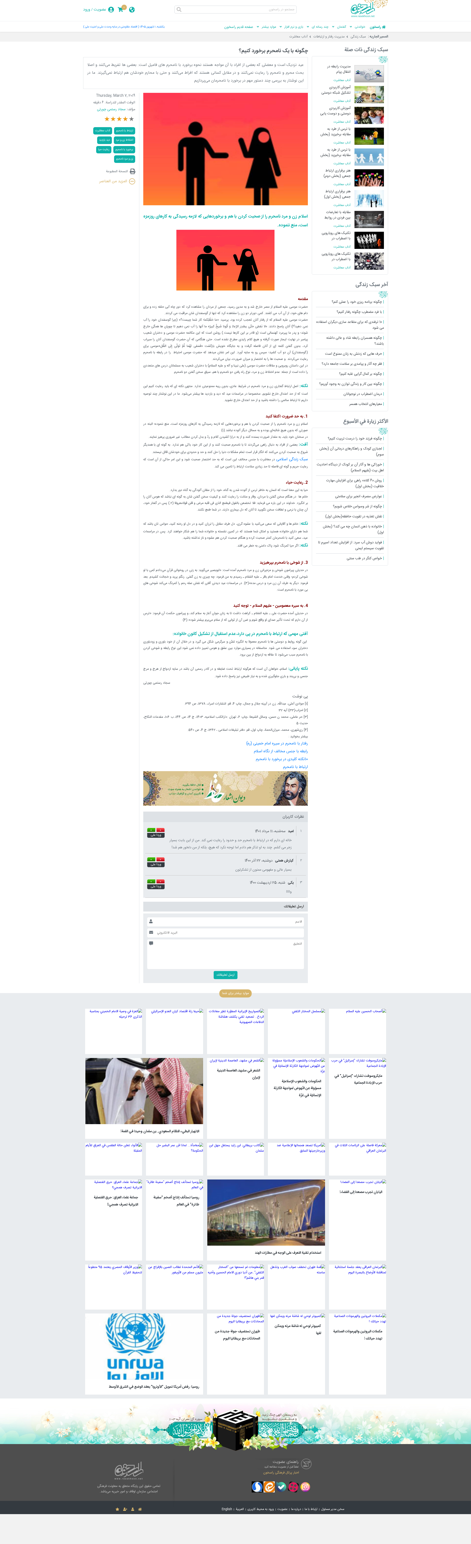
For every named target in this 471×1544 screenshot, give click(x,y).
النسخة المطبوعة (117, 171)
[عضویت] (125, 1509)
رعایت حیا (103, 149)
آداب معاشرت (298, 36)
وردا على (156, 835)
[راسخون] (369, 16)
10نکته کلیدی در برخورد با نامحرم (282, 759)
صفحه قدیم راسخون (238, 27)
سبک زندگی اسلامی (292, 459)
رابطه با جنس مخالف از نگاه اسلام (281, 751)
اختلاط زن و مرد (124, 140)
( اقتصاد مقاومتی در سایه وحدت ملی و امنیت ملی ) (111, 26)
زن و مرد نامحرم (124, 159)
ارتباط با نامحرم (295, 767)
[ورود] (132, 1509)
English (227, 1509)
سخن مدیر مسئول (332, 1509)
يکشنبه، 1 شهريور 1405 (152, 26)
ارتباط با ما (311, 1509)
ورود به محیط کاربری (261, 1509)
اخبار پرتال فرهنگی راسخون (281, 1472)
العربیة (240, 1509)
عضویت (100, 9)
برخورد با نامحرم (124, 149)
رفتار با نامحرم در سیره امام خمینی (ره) (277, 743)
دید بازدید (104, 140)
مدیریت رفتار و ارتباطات (329, 36)
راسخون (375, 27)
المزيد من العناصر (113, 181)
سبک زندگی (358, 36)
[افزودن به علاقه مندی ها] (117, 1509)
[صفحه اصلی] (140, 1509)
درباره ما (296, 1509)
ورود (86, 9)
